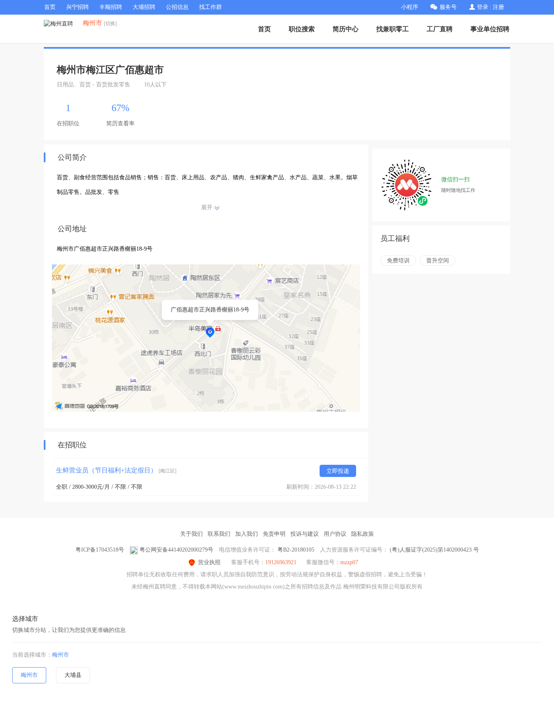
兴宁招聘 (77, 7)
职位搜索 (302, 29)
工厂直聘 (440, 29)
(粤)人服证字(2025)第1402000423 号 (434, 550)
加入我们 (246, 534)
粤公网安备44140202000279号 (176, 550)
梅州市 (60, 655)
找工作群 (210, 7)
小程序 (409, 7)
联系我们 (219, 534)
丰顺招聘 (110, 7)
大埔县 (73, 675)
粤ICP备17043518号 (99, 550)
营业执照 (209, 562)
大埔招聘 (144, 7)
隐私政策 (362, 534)
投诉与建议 (304, 534)
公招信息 (177, 7)
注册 (498, 7)
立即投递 (337, 471)
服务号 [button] (448, 7)
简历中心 (346, 29)
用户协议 (335, 534)
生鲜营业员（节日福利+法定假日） (116, 470)
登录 (482, 7)
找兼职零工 (392, 29)
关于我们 (191, 534)
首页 (50, 7)
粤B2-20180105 (295, 550)
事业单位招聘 (489, 29)
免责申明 (274, 534)
